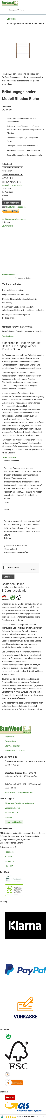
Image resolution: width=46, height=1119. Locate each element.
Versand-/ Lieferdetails (12, 185)
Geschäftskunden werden (16, 750)
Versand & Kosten (12, 808)
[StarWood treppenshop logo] (15, 3)
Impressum (9, 737)
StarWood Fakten (12, 746)
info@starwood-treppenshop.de (19, 792)
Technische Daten (10, 274)
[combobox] (25, 10)
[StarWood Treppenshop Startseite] (15, 733)
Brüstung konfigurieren (16, 207)
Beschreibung (7, 336)
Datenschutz (10, 741)
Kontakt (8, 817)
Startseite (11, 19)
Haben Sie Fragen (9, 457)
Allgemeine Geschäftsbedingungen (20, 803)
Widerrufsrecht (11, 812)
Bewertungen (7, 226)
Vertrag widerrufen (14, 822)
